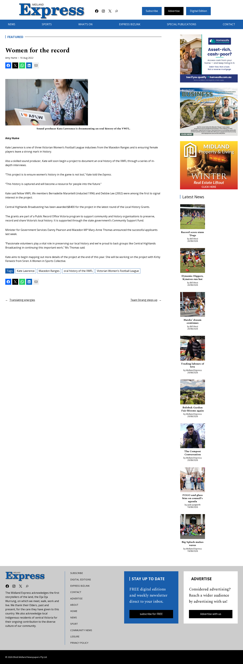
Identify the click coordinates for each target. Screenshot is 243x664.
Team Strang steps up (143, 300)
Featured (15, 37)
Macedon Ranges (49, 271)
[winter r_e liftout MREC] (209, 165)
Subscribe (152, 11)
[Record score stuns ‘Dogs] (192, 217)
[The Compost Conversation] (192, 436)
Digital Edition (198, 11)
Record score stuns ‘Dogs (192, 234)
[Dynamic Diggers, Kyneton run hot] (192, 261)
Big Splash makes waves (192, 544)
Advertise (174, 11)
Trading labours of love (192, 365)
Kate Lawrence (26, 271)
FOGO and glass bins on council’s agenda (192, 498)
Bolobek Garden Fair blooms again (192, 409)
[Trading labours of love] (192, 349)
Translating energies (22, 300)
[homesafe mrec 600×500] (209, 58)
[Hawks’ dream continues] (192, 305)
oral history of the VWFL (78, 271)
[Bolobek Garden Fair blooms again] (192, 393)
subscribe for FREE (151, 614)
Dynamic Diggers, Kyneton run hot (192, 278)
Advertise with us (210, 614)
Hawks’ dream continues (192, 322)
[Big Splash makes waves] (192, 527)
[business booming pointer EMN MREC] (209, 112)
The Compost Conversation (192, 453)
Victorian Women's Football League (118, 271)
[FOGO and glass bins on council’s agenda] (192, 480)
